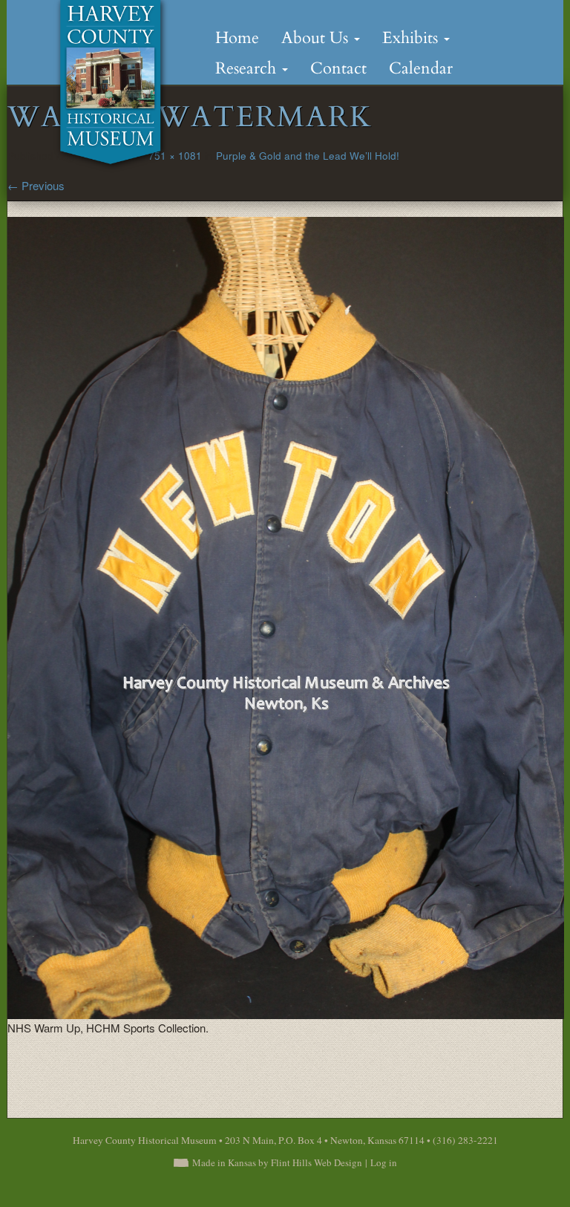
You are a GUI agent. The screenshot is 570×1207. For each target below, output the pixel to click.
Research (248, 68)
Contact (338, 68)
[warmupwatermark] (286, 617)
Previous (36, 185)
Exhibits (412, 38)
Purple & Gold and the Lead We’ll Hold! (307, 156)
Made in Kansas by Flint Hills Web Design (277, 1162)
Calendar (421, 68)
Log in (383, 1162)
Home (237, 38)
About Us (317, 38)
